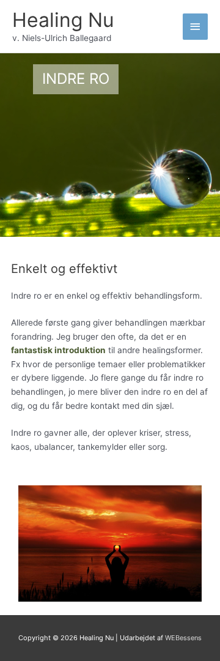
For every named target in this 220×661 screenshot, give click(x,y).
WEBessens (183, 637)
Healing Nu (63, 20)
